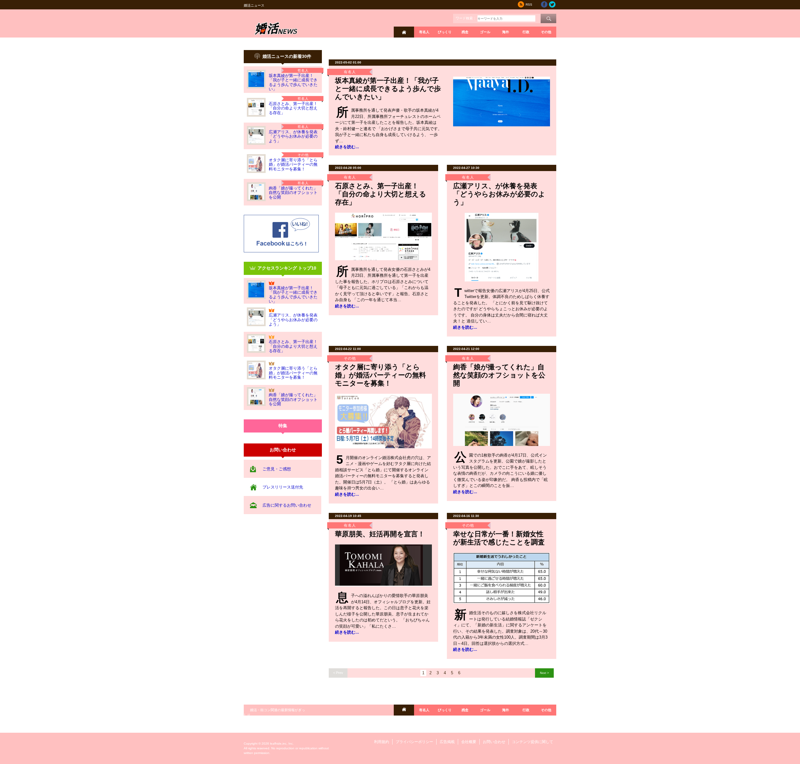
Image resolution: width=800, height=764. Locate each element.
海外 (505, 32)
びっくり (445, 32)
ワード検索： (466, 18)
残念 (465, 32)
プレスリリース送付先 (282, 487)
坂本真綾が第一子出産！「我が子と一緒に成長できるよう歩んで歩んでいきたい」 (293, 82)
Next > (544, 673)
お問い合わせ (494, 742)
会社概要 (468, 742)
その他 (546, 32)
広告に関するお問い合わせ (286, 505)
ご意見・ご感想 (276, 469)
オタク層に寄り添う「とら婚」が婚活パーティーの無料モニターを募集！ (293, 164)
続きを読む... (347, 146)
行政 (525, 32)
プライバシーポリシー (414, 742)
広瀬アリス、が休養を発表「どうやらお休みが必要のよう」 (293, 136)
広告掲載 (447, 742)
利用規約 (381, 742)
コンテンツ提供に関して (532, 742)
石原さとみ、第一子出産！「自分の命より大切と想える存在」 (293, 108)
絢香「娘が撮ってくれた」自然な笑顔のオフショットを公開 (293, 193)
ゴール (485, 32)
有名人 (424, 32)
